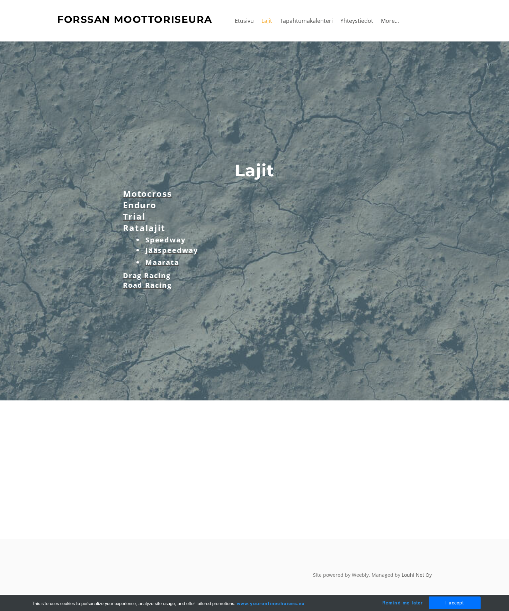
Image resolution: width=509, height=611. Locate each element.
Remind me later (402, 603)
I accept (454, 602)
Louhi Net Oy (417, 575)
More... (390, 21)
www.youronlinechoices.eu (271, 603)
